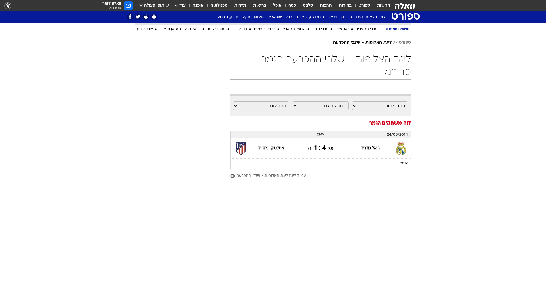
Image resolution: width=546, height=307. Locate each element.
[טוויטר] (138, 16)
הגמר (404, 224)
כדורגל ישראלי (340, 17)
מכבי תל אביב (366, 90)
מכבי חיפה (320, 90)
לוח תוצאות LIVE (370, 17)
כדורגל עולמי (313, 17)
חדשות (383, 5)
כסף (292, 5)
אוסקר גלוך (144, 90)
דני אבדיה (239, 90)
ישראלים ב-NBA (268, 17)
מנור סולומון (216, 90)
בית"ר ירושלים (264, 90)
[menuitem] (380, 6)
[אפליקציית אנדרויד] (154, 16)
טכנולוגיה (219, 5)
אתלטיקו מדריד (271, 209)
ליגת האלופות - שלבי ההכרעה (362, 103)
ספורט (364, 5)
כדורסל (292, 17)
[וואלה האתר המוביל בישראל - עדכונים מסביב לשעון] (405, 6)
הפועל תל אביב (293, 90)
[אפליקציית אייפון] (146, 16)
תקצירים (243, 17)
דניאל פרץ (192, 90)
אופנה (198, 5)
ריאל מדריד (370, 209)
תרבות (326, 5)
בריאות (259, 5)
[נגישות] (7, 5)
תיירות (240, 5)
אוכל (277, 5)
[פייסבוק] (130, 16)
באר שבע (342, 90)
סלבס (308, 5)
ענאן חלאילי (169, 90)
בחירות (345, 5)
